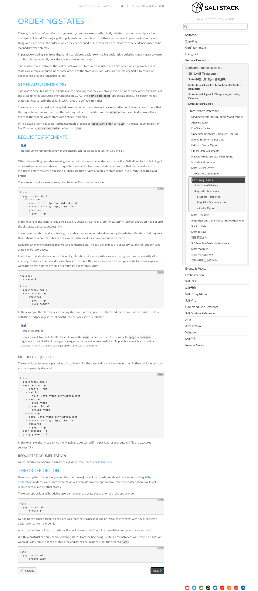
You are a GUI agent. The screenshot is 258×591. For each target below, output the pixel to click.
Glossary (106, 6)
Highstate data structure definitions (212, 156)
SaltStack (191, 34)
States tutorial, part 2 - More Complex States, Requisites (214, 86)
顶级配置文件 (199, 237)
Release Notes (194, 345)
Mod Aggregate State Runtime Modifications (217, 116)
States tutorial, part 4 (200, 103)
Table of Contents (88, 6)
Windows (191, 332)
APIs (188, 319)
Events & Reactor (196, 268)
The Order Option (204, 208)
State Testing (198, 231)
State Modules (199, 248)
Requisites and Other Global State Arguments (217, 220)
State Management (202, 254)
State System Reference (203, 111)
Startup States (199, 226)
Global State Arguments (205, 150)
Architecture (193, 326)
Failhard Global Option (204, 145)
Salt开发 (190, 338)
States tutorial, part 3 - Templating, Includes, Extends (214, 96)
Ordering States (202, 180)
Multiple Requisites (208, 196)
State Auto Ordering (206, 185)
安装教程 (191, 41)
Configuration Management (203, 67)
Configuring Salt (195, 47)
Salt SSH (190, 281)
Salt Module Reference (200, 313)
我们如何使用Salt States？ (203, 73)
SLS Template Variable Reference (210, 243)
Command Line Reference (202, 307)
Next (156, 570)
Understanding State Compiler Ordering (214, 133)
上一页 (119, 6)
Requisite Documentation (212, 202)
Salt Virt (190, 300)
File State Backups (201, 128)
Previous (28, 570)
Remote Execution (197, 60)
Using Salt (191, 54)
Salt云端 (190, 287)
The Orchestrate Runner (205, 173)
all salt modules (146, 6)
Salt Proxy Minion (197, 294)
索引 (161, 6)
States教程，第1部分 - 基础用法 (207, 79)
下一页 (130, 6)
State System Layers (202, 167)
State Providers (200, 214)
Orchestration (194, 275)
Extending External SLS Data (207, 139)
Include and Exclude (203, 162)
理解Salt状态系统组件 (204, 260)
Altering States (200, 122)
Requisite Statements (206, 191)
